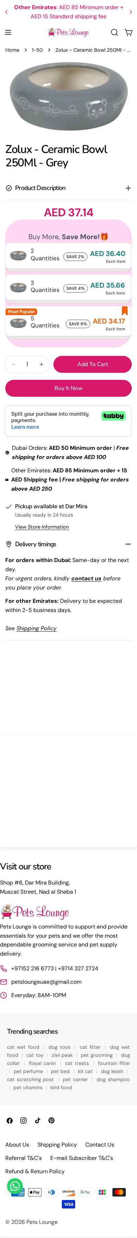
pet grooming (97, 1055)
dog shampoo (113, 1079)
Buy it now (68, 388)
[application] (68, 791)
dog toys (60, 1047)
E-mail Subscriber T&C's (81, 1158)
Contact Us (99, 1144)
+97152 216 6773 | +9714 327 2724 (54, 968)
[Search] (114, 32)
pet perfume (29, 1071)
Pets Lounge (42, 1222)
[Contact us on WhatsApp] (15, 1186)
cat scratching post (31, 1079)
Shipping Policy (57, 1144)
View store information (42, 527)
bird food (61, 1087)
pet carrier (76, 1079)
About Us (17, 1144)
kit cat (86, 1071)
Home (12, 50)
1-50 (37, 50)
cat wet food (24, 1047)
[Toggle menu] (8, 32)
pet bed (61, 1071)
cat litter (91, 1047)
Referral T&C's (23, 1158)
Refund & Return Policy (35, 1171)
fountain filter (114, 1063)
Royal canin (43, 1063)
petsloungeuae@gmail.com (46, 981)
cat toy (35, 1055)
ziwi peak (63, 1055)
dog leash (113, 1071)
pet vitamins (28, 1087)
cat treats (78, 1063)
